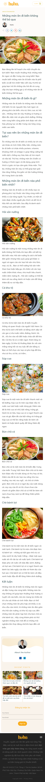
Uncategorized (8, 11)
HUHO (35, 83)
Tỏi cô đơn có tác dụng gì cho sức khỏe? (32, 697)
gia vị (8, 333)
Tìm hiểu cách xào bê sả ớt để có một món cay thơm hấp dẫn (12, 698)
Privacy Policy (28, 778)
